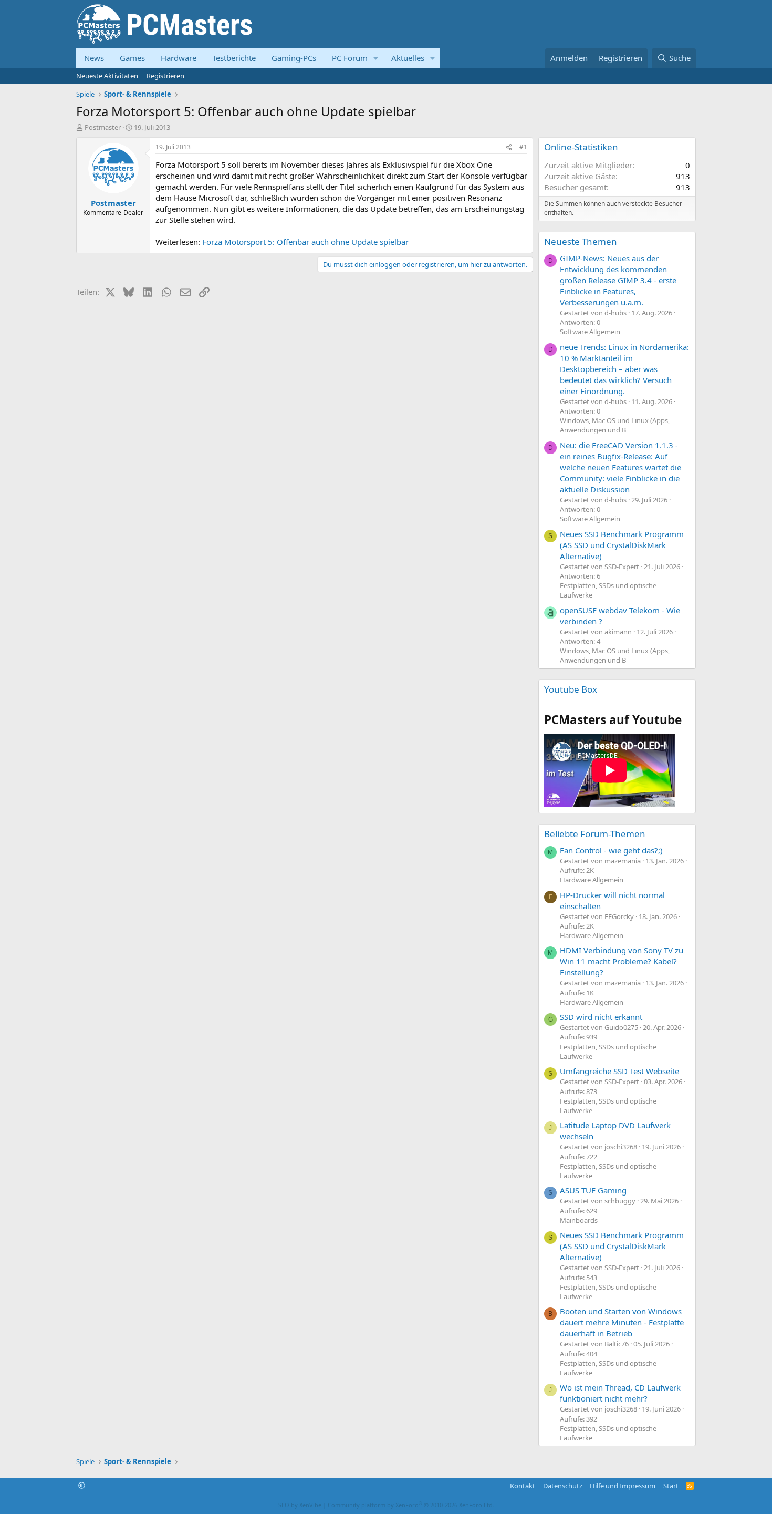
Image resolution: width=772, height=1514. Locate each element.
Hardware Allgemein (591, 879)
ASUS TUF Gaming (593, 1190)
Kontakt (522, 1485)
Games (132, 58)
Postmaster (103, 127)
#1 (523, 146)
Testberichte (234, 58)
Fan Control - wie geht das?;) (611, 850)
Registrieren (165, 75)
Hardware (178, 58)
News (94, 58)
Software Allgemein (590, 331)
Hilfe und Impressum (622, 1485)
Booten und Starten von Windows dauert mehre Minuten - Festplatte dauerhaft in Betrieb (622, 1322)
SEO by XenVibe (299, 1505)
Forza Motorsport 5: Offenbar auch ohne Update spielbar (305, 241)
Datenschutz (562, 1485)
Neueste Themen (580, 241)
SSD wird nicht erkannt (601, 1017)
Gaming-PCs (294, 58)
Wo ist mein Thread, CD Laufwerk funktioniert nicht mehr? (620, 1393)
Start (671, 1485)
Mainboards (579, 1220)
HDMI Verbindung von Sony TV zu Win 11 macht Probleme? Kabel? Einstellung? (621, 961)
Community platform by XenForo (411, 1505)
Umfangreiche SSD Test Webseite (619, 1071)
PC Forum (350, 58)
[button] (376, 58)
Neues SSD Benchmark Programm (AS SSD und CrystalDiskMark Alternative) (622, 545)
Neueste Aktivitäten (107, 75)
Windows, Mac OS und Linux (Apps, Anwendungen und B (615, 425)
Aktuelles (407, 58)
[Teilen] (509, 147)
